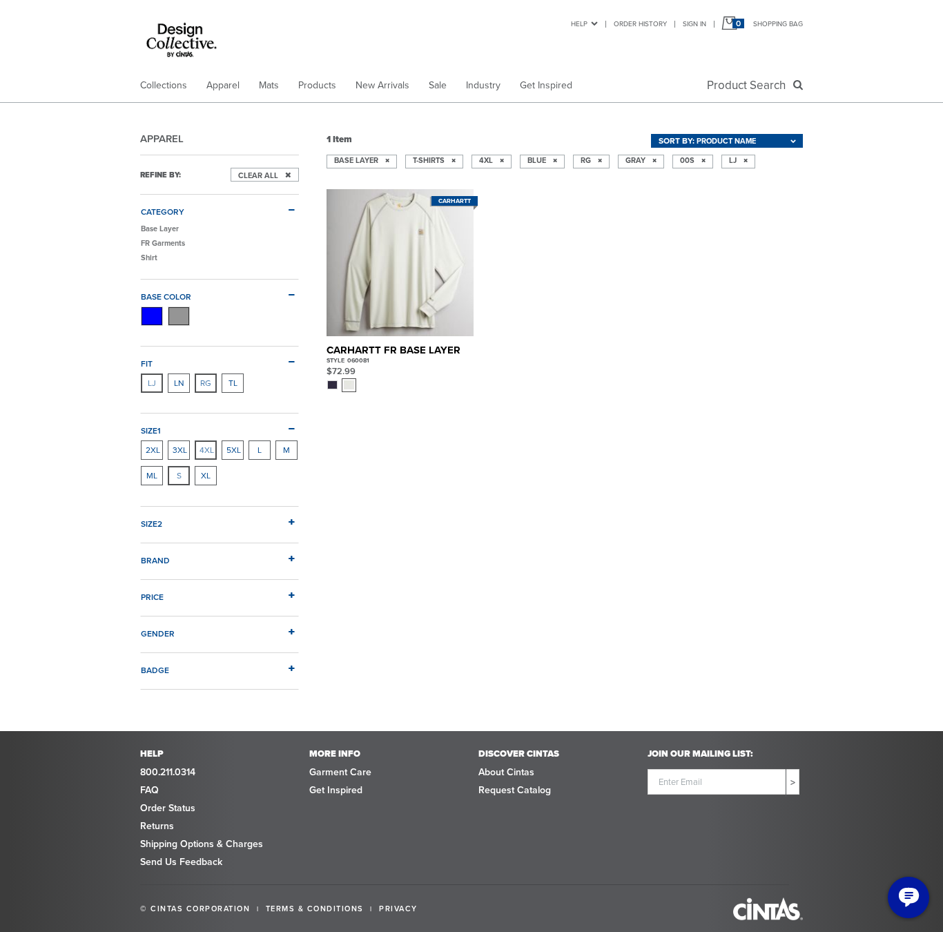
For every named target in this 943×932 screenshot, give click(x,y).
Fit (147, 363)
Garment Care (340, 772)
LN (179, 383)
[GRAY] (178, 316)
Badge (155, 670)
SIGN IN (694, 24)
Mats (269, 85)
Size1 (151, 430)
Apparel (223, 85)
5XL (233, 450)
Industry (483, 85)
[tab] (219, 206)
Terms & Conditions (315, 908)
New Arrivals (382, 85)
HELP (579, 24)
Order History (640, 24)
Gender (158, 633)
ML (151, 475)
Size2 (151, 524)
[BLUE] (152, 316)
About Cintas (506, 772)
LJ (152, 383)
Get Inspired (546, 85)
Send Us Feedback (181, 862)
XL (206, 475)
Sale (438, 85)
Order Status (167, 808)
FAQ (149, 790)
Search (749, 85)
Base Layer (160, 228)
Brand (155, 560)
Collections (163, 85)
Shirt (149, 257)
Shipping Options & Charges (201, 844)
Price (152, 597)
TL (233, 383)
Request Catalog (514, 790)
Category (162, 211)
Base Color (166, 296)
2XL (153, 450)
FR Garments (163, 243)
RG (205, 383)
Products (317, 85)
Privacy (398, 908)
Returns (157, 826)
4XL (207, 450)
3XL (180, 450)
